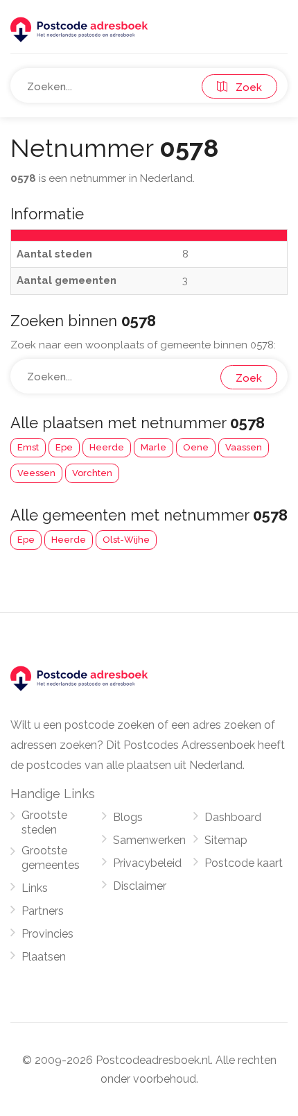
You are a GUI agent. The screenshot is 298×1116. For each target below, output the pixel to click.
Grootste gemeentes (50, 858)
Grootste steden (44, 822)
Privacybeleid (147, 863)
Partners (42, 911)
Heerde (106, 447)
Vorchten (92, 473)
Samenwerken (149, 840)
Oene (196, 447)
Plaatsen (43, 956)
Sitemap (225, 840)
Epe (64, 447)
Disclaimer (139, 886)
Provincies (47, 933)
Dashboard (232, 817)
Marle (153, 447)
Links (34, 888)
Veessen (36, 473)
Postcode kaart (243, 863)
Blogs (128, 817)
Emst (28, 447)
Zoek (244, 87)
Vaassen (243, 447)
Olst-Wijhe (126, 539)
